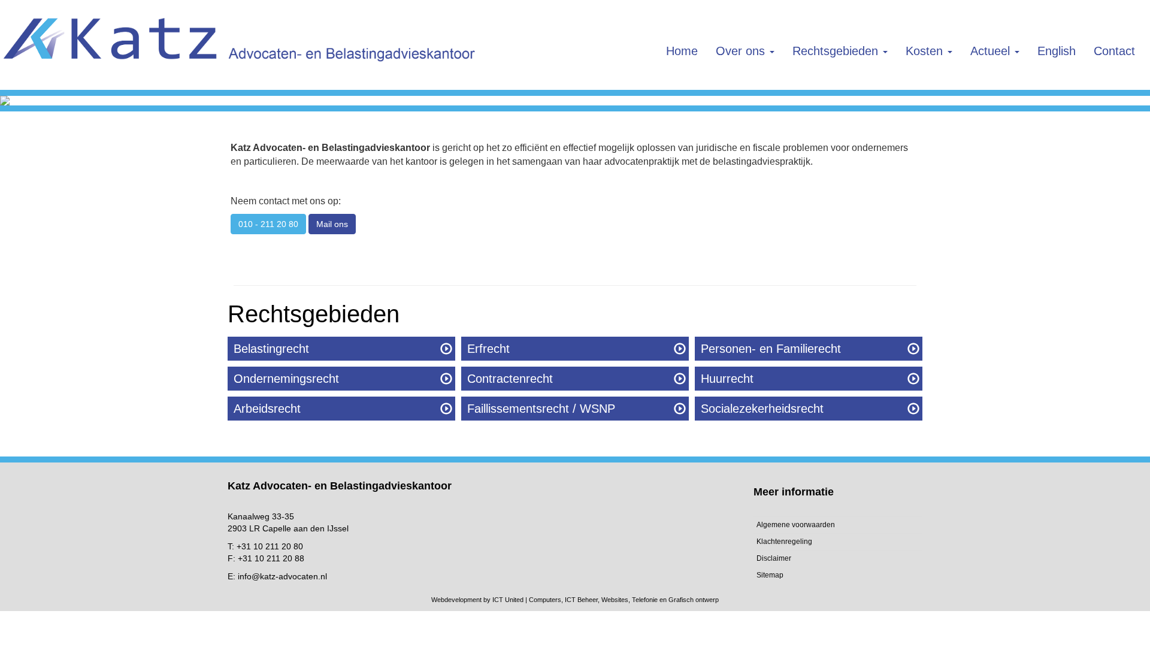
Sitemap (769, 575)
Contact (1114, 51)
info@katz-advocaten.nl (282, 576)
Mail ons (332, 224)
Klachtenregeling (784, 541)
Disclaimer (773, 558)
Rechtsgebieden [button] (837, 51)
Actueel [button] (991, 51)
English (1056, 51)
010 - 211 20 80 (268, 224)
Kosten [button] (926, 51)
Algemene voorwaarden (795, 525)
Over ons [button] (742, 51)
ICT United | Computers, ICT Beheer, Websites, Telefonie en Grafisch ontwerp (605, 599)
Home (682, 51)
